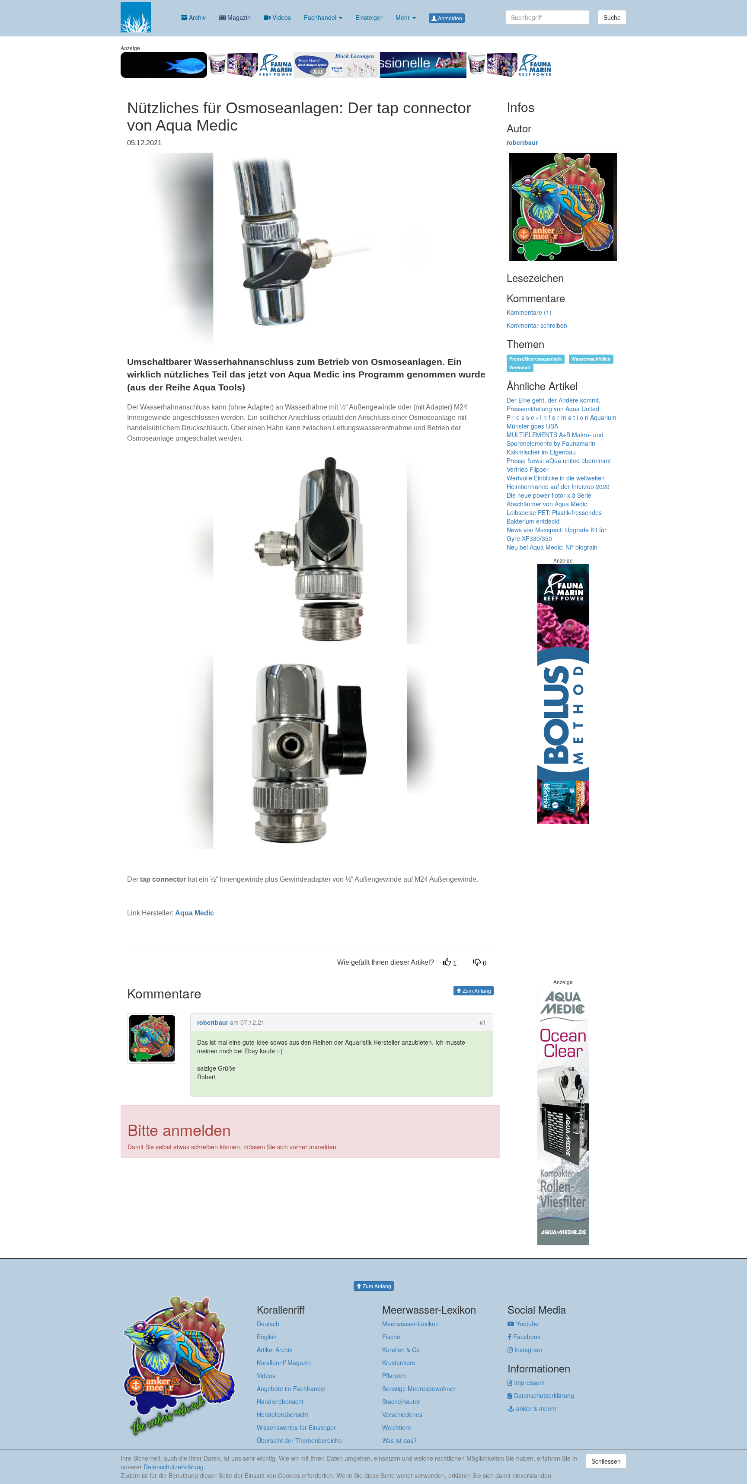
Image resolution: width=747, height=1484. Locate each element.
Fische (391, 1336)
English (267, 1336)
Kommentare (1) (529, 312)
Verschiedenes (402, 1414)
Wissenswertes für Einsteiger (296, 1427)
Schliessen (606, 1461)
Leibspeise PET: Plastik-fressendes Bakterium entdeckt (554, 516)
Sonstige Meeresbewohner (419, 1388)
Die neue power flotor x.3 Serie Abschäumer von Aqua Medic (549, 499)
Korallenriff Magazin (284, 1362)
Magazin (238, 17)
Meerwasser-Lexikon (410, 1323)
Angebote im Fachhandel (291, 1388)
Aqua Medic (194, 913)
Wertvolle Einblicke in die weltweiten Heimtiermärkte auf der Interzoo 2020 (558, 482)
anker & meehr (535, 1408)
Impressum (528, 1382)
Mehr (404, 17)
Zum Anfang (476, 990)
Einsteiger (369, 17)
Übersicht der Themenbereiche (299, 1440)
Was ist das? (399, 1440)
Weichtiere (396, 1427)
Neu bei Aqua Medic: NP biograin (552, 547)
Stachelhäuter (401, 1401)
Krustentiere (398, 1362)
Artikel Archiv (274, 1349)
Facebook (525, 1336)
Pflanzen (394, 1375)
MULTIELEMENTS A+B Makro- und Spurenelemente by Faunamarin (555, 439)
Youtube (526, 1323)
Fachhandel (321, 17)
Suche (612, 17)
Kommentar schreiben (537, 325)
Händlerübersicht (280, 1401)
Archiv (196, 17)
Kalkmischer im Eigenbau (541, 452)
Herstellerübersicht (282, 1414)
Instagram (527, 1349)
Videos (281, 17)
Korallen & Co (401, 1349)
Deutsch (268, 1323)
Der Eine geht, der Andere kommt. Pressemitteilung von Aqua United (553, 404)
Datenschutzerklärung (543, 1395)
